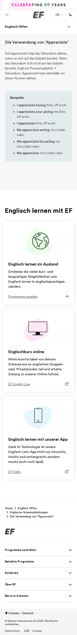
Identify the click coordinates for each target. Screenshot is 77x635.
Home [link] (9, 508)
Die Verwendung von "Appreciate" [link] (32, 516)
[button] (7, 15)
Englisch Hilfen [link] (27, 508)
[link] (16, 26)
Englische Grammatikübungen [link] (29, 512)
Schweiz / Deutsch (21, 613)
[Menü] (69, 26)
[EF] (38, 15)
